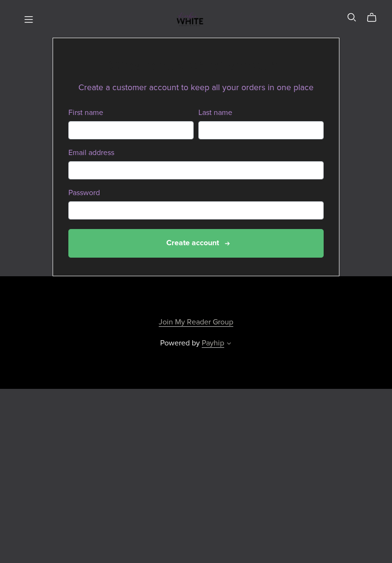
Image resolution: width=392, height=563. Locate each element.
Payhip (213, 343)
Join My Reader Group (196, 322)
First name (85, 112)
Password (84, 193)
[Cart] (375, 17)
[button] (229, 344)
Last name (215, 112)
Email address (91, 152)
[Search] (352, 17)
